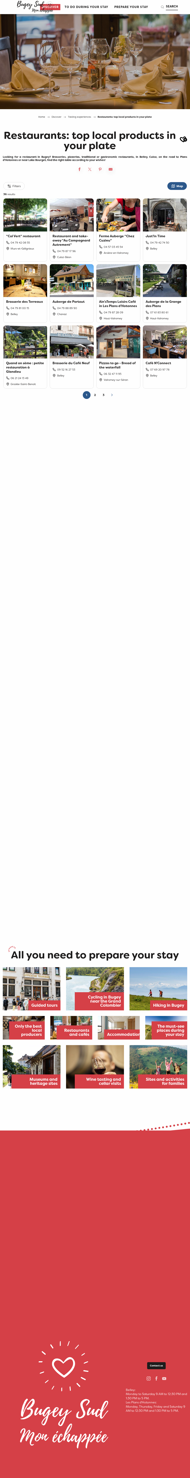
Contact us (156, 1365)
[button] (86, 7)
